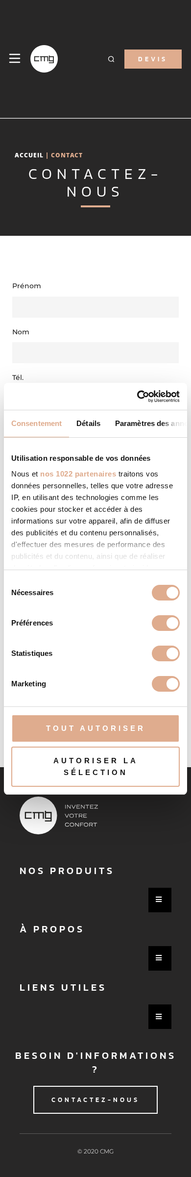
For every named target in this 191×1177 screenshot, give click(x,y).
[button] (111, 59)
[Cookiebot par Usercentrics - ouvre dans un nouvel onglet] (137, 396)
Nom (20, 331)
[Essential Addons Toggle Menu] (159, 900)
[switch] (166, 623)
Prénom (26, 285)
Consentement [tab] (36, 423)
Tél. (18, 377)
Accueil (29, 155)
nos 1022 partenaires (78, 474)
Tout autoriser (95, 728)
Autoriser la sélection (95, 766)
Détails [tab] (88, 423)
